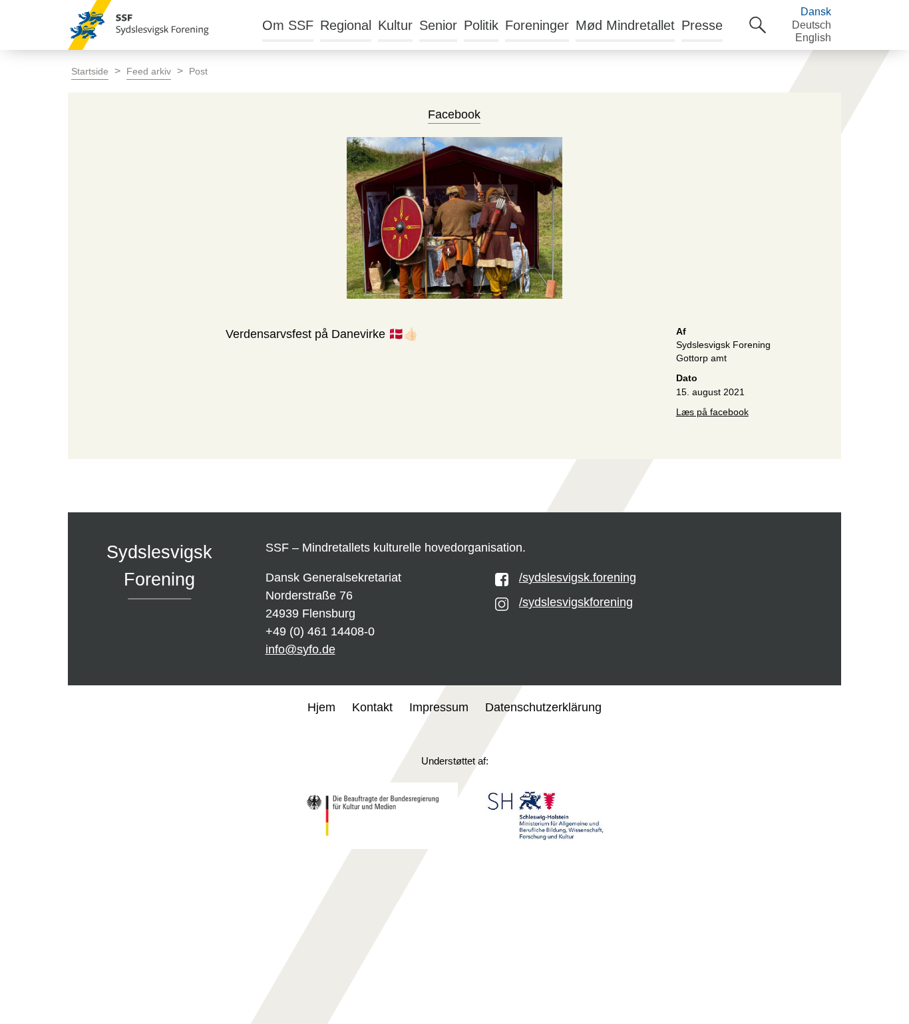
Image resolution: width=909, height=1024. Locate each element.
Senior (438, 25)
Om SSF (287, 25)
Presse (702, 25)
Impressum (438, 707)
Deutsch (811, 25)
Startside (89, 72)
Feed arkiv (148, 72)
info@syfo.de (300, 649)
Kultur (395, 25)
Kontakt (372, 707)
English (813, 37)
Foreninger (537, 25)
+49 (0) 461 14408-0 (320, 631)
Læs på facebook (712, 412)
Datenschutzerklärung (543, 707)
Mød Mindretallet (625, 25)
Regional (345, 25)
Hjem (321, 707)
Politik (481, 25)
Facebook (454, 114)
